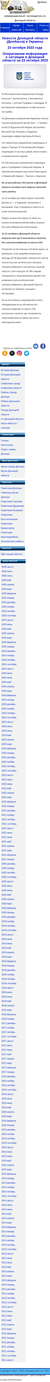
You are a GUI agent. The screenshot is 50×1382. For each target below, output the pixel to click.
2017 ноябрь (8, 1028)
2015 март (7, 1169)
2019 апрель (8, 952)
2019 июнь (7, 943)
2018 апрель (8, 1005)
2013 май (6, 1267)
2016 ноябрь (8, 1081)
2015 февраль (9, 1174)
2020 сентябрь (9, 877)
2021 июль (7, 833)
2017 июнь (7, 1050)
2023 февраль (9, 748)
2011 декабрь (8, 1342)
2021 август (8, 828)
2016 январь (8, 1125)
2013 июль (7, 1258)
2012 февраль (9, 1333)
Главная (5, 27)
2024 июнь (7, 677)
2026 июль (7, 571)
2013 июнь (7, 1262)
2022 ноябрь (8, 762)
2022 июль (7, 779)
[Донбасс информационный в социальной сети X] (12, 355)
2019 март (7, 957)
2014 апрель (8, 1218)
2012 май (6, 1320)
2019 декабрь (8, 917)
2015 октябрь (8, 1138)
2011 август (7, 1360)
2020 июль (7, 886)
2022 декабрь (8, 757)
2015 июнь (7, 1156)
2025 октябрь (8, 611)
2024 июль (7, 673)
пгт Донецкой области (12, 419)
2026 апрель (8, 584)
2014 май (6, 1214)
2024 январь (8, 700)
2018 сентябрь (9, 983)
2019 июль (7, 939)
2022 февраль (9, 802)
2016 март (7, 1116)
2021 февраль (9, 855)
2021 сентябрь (9, 824)
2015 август (8, 1147)
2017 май (6, 1054)
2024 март (7, 691)
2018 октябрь (8, 979)
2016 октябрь (8, 1085)
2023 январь (8, 753)
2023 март (7, 744)
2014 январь (8, 1231)
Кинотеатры (7, 445)
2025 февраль (9, 642)
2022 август (8, 775)
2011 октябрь (8, 1351)
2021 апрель (8, 846)
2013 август (8, 1254)
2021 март (7, 850)
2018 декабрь (8, 970)
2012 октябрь (8, 1298)
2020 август (8, 881)
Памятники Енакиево (12, 510)
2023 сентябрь (9, 717)
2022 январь (8, 806)
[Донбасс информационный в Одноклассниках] (5, 355)
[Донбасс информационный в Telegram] (26, 355)
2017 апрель (8, 1059)
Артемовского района (12, 541)
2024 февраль (9, 695)
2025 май (6, 629)
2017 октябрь (8, 1032)
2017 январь (8, 1072)
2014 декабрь (8, 1183)
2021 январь (8, 859)
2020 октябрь (8, 872)
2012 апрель (8, 1324)
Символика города (10, 383)
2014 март (7, 1223)
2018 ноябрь (8, 974)
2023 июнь (7, 731)
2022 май (6, 788)
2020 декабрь (8, 864)
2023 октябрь (8, 713)
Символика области (11, 388)
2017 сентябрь (9, 1036)
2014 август (8, 1200)
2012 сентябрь (9, 1302)
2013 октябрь (8, 1245)
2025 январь (8, 646)
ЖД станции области (11, 554)
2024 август (8, 669)
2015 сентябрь (9, 1143)
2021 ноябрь (8, 815)
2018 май (6, 1001)
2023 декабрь (8, 704)
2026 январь (8, 598)
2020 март (7, 903)
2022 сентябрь (9, 771)
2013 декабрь (8, 1236)
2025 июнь (7, 624)
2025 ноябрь (8, 607)
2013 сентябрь (9, 1249)
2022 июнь (7, 784)
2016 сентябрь (9, 1090)
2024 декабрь (8, 651)
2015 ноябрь (8, 1134)
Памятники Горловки (11, 501)
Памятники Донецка (11, 488)
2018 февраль (9, 1014)
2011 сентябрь (9, 1355)
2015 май (6, 1160)
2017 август (8, 1041)
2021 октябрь (8, 819)
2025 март (7, 638)
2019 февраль (9, 961)
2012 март (7, 1329)
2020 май (6, 895)
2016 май (6, 1107)
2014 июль (7, 1205)
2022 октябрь (8, 766)
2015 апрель (8, 1165)
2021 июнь (7, 837)
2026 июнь (7, 576)
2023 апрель (8, 739)
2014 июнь (7, 1209)
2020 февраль (9, 908)
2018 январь (8, 1019)
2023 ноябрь (8, 708)
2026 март (7, 589)
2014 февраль (9, 1227)
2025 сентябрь (9, 615)
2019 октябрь (8, 926)
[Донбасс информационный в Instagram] (19, 355)
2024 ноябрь (8, 655)
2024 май (6, 682)
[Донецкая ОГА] (25, 87)
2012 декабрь (8, 1289)
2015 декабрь (8, 1129)
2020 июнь (7, 890)
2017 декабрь (8, 1023)
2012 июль (7, 1311)
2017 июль (7, 1045)
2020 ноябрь (8, 868)
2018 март (7, 1010)
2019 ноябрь (8, 921)
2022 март (7, 797)
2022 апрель (8, 793)
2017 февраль (9, 1067)
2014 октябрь (8, 1191)
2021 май (6, 841)
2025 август (8, 620)
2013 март (7, 1276)
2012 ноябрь (8, 1293)
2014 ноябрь (8, 1187)
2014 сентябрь (9, 1196)
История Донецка (10, 370)
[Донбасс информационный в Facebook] (43, 348)
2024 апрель (8, 686)
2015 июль (7, 1152)
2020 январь (8, 912)
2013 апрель (8, 1271)
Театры (5, 440)
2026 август (8, 567)
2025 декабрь (8, 602)
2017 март (7, 1063)
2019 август (8, 934)
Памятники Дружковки (12, 506)
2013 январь (8, 1285)
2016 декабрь (8, 1076)
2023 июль (7, 726)
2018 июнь (7, 997)
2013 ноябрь (8, 1240)
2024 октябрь (8, 660)
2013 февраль (9, 1280)
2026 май (6, 580)
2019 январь (8, 965)
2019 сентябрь (9, 930)
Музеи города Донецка (12, 466)
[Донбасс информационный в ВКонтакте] (35, 348)
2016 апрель (8, 1112)
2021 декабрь (8, 810)
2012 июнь (7, 1316)
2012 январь (8, 1338)
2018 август (8, 988)
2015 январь (8, 1178)
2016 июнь (7, 1103)
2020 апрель (8, 899)
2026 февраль (9, 593)
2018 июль (7, 992)
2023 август (8, 722)
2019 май (6, 948)
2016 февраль (9, 1121)
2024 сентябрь (9, 664)
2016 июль (7, 1098)
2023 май (6, 735)
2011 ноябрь (8, 1347)
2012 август (8, 1307)
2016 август (8, 1094)
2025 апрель (8, 633)
